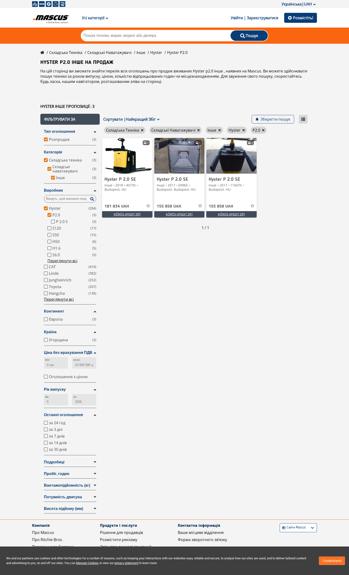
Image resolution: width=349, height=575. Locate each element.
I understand (331, 561)
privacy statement (126, 563)
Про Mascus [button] (43, 532)
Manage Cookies (87, 563)
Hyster (156, 52)
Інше (141, 52)
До (75, 396)
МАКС (76, 360)
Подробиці (54, 462)
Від (46, 396)
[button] (70, 119)
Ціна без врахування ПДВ (68, 353)
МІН (47, 360)
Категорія (53, 152)
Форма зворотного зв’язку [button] (202, 539)
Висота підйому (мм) (63, 509)
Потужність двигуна (63, 497)
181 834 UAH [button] (116, 206)
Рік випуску (55, 389)
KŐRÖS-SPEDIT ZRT (127, 214)
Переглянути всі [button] (62, 260)
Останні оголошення (63, 415)
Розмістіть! (303, 17)
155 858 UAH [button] (169, 206)
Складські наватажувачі (109, 52)
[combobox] (282, 528)
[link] (127, 156)
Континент (54, 311)
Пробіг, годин (56, 474)
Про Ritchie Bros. (47, 539)
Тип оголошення (59, 131)
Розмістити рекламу (118, 539)
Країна (50, 332)
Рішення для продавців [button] (121, 532)
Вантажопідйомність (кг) (67, 485)
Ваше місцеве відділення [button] (201, 532)
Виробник (53, 190)
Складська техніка (65, 52)
